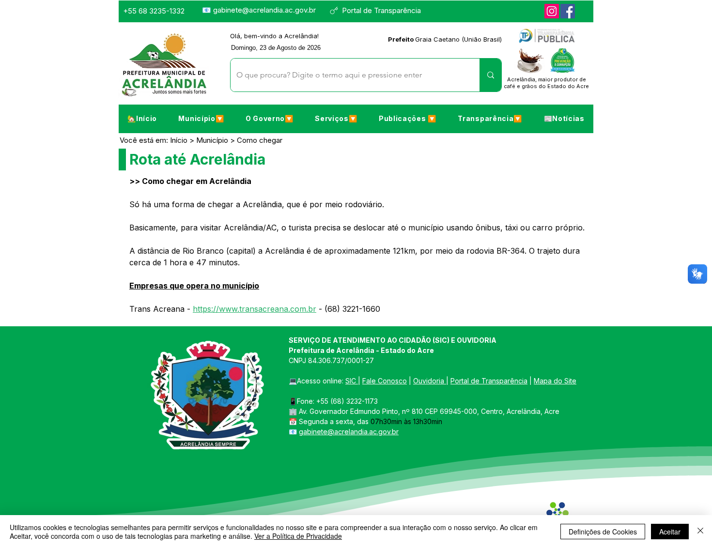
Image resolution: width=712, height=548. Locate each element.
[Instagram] (551, 11)
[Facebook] (567, 11)
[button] (201, 118)
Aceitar (670, 531)
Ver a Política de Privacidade (298, 536)
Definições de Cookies (603, 531)
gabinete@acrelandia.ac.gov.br (264, 10)
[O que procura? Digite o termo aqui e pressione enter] (490, 75)
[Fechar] (700, 531)
